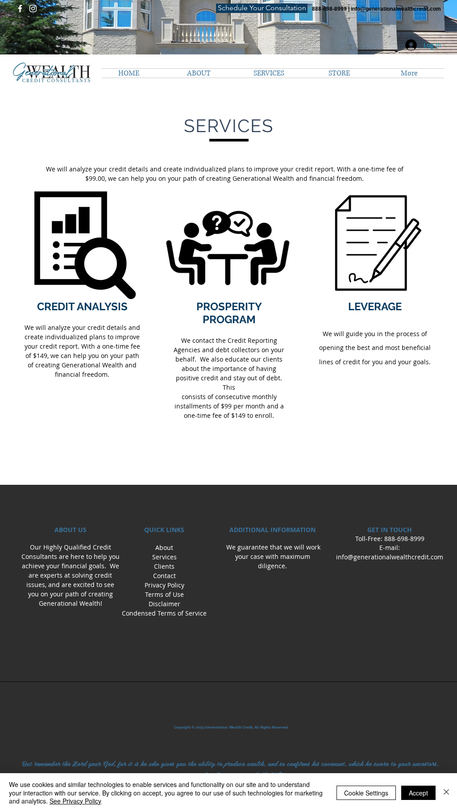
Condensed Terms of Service (164, 613)
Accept (418, 792)
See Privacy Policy (75, 800)
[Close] (446, 792)
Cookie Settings (366, 792)
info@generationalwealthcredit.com (396, 9)
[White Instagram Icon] (33, 8)
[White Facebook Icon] (20, 8)
